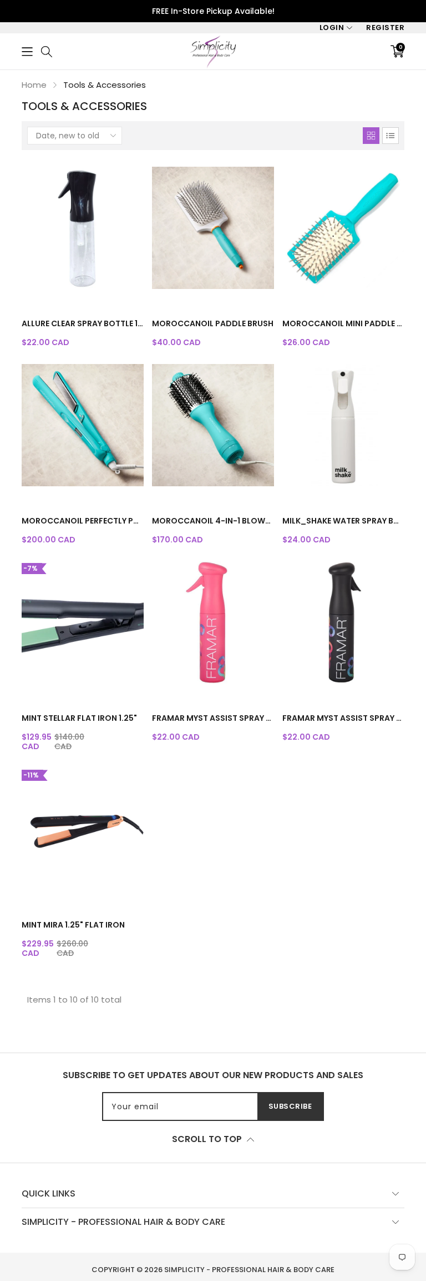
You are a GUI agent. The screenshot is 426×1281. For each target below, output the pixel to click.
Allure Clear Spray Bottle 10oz (83, 323)
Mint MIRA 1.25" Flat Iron (73, 924)
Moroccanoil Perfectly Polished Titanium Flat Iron (83, 520)
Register (385, 27)
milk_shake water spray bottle (343, 520)
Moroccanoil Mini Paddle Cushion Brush (343, 323)
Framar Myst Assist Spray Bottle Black (343, 718)
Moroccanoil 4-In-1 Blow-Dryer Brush (213, 520)
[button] (27, 51)
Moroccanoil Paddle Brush (212, 323)
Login (332, 27)
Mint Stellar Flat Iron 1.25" (79, 718)
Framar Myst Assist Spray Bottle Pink (213, 718)
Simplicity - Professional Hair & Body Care (249, 1269)
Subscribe (290, 1106)
